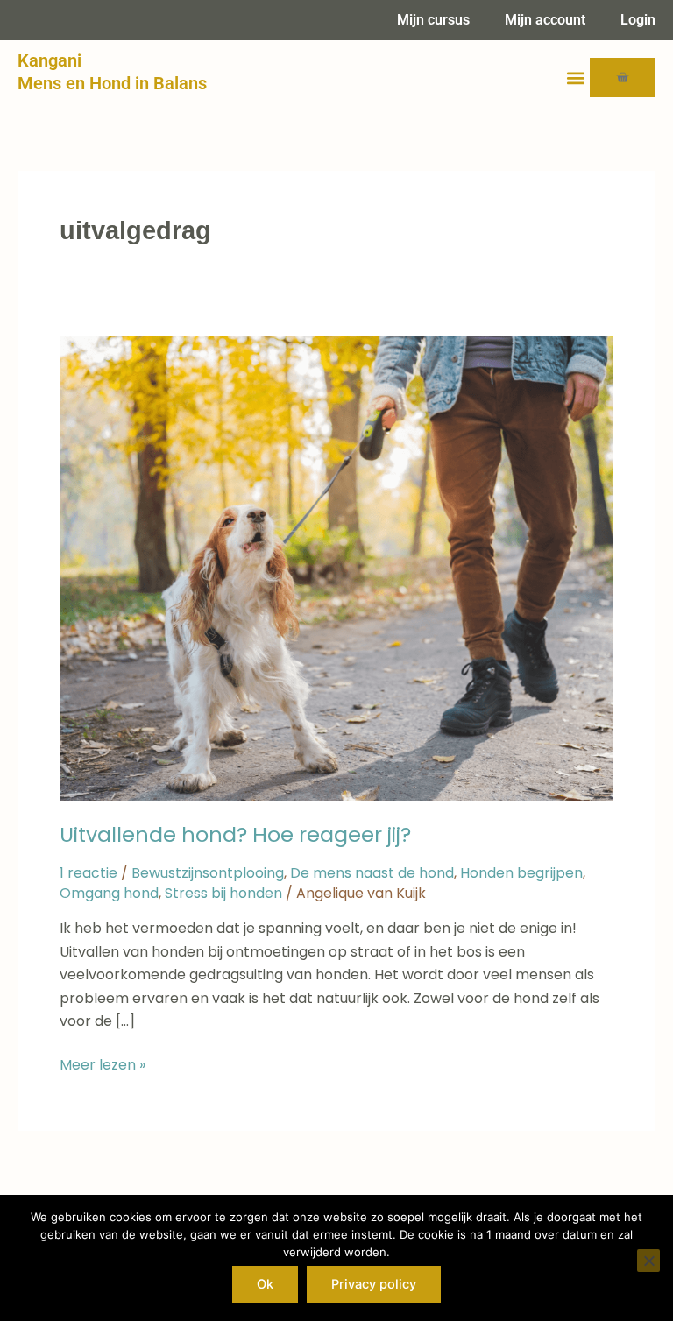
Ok (265, 1284)
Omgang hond (109, 893)
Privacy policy (373, 1284)
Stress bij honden (223, 893)
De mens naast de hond (372, 873)
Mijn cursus (433, 19)
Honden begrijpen (521, 873)
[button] (575, 77)
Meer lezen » (102, 1064)
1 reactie (88, 873)
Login (637, 19)
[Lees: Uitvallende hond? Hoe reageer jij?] (336, 567)
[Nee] (648, 1260)
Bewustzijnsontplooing (207, 873)
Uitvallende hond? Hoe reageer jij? (235, 834)
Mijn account (545, 19)
